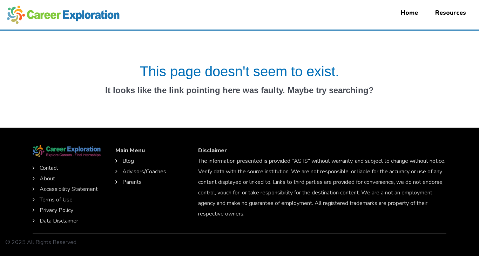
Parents (132, 182)
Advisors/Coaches (144, 171)
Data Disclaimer (59, 221)
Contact (49, 168)
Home (409, 13)
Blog (128, 161)
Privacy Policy (56, 210)
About (47, 178)
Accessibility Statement (69, 189)
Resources (450, 13)
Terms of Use (56, 200)
